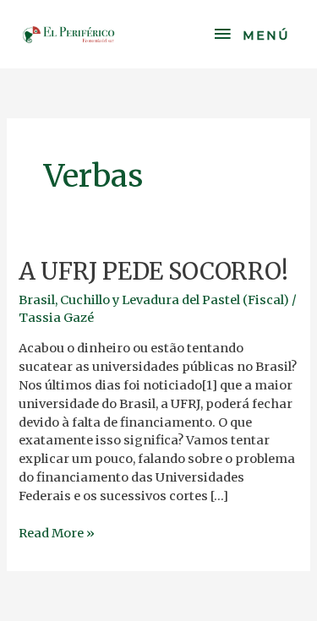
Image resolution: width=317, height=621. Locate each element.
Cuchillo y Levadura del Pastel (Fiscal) (174, 300)
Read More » (57, 533)
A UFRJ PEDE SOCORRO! (153, 271)
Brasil (37, 300)
